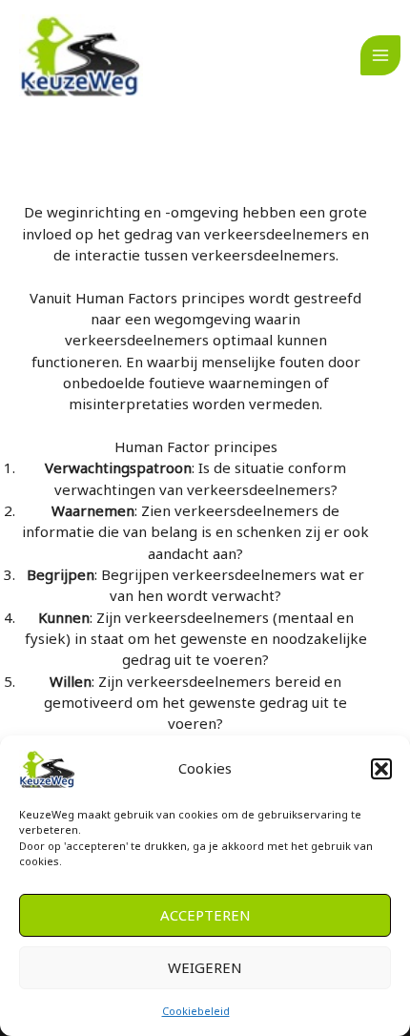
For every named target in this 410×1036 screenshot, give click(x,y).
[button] (381, 768)
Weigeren (205, 967)
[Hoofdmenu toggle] (380, 55)
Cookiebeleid (196, 1011)
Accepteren (205, 914)
